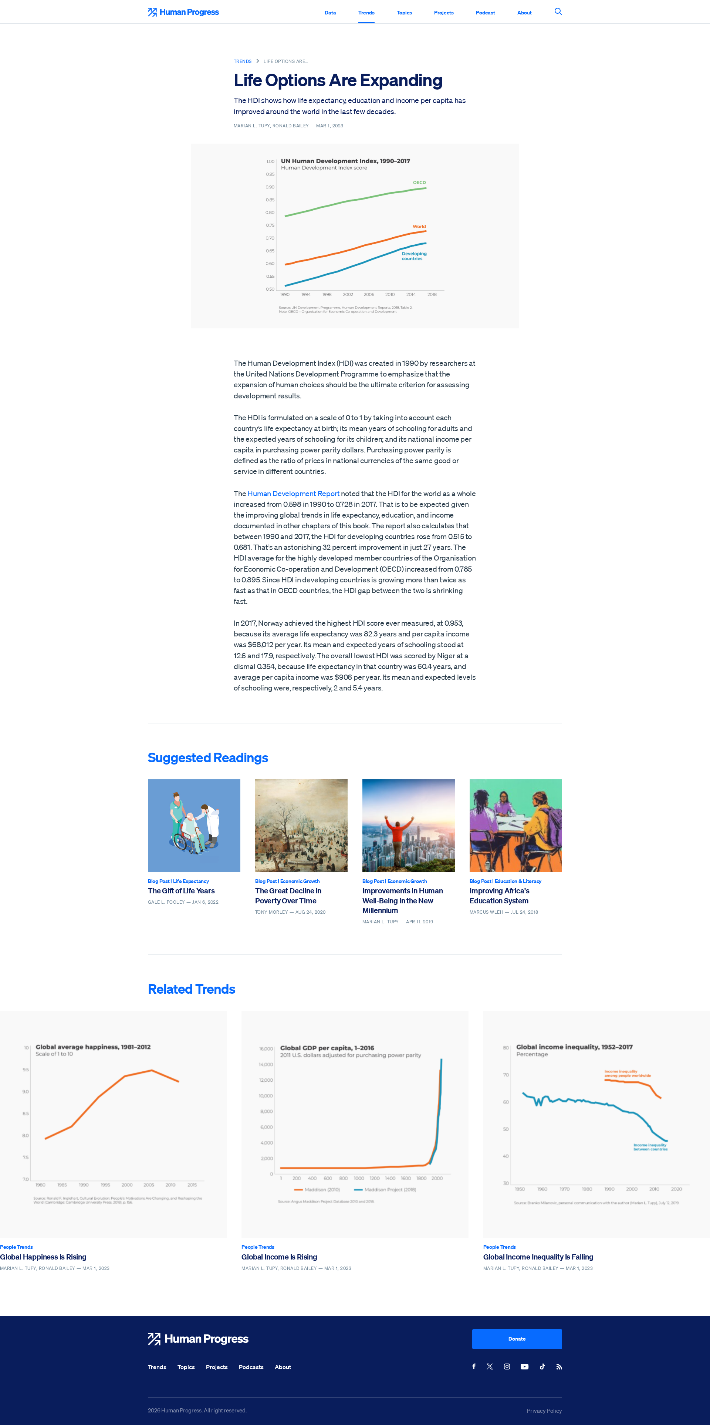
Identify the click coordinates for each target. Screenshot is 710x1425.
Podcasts (251, 1367)
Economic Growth (300, 880)
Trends (366, 12)
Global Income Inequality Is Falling (538, 1256)
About (524, 12)
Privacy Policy (544, 1410)
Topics (404, 12)
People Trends (16, 1246)
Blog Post (158, 880)
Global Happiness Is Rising (43, 1256)
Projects (444, 12)
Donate (517, 1338)
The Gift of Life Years (181, 890)
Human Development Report (293, 493)
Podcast (485, 12)
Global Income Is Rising (279, 1256)
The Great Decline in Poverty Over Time (288, 895)
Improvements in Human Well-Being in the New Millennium (402, 900)
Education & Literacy (518, 880)
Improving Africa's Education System (499, 895)
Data (330, 12)
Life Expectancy (191, 880)
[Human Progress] (310, 1339)
